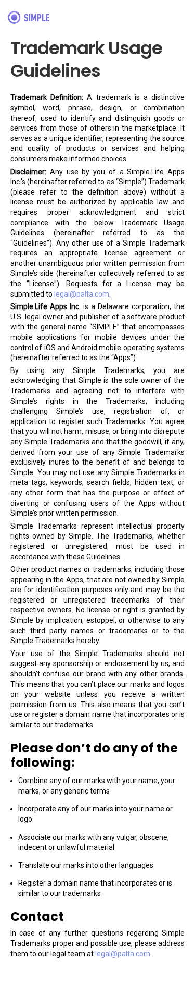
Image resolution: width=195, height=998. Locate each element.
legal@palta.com (81, 294)
